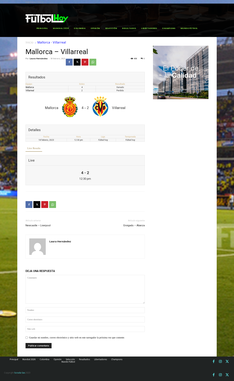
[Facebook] (69, 62)
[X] (77, 62)
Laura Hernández (39, 58)
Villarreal (30, 90)
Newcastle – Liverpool (38, 225)
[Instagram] (220, 361)
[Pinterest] (85, 62)
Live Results (33, 148)
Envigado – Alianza (134, 225)
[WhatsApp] (92, 62)
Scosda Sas (19, 372)
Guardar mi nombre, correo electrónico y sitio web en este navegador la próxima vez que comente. (77, 337)
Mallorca (30, 87)
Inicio (29, 42)
